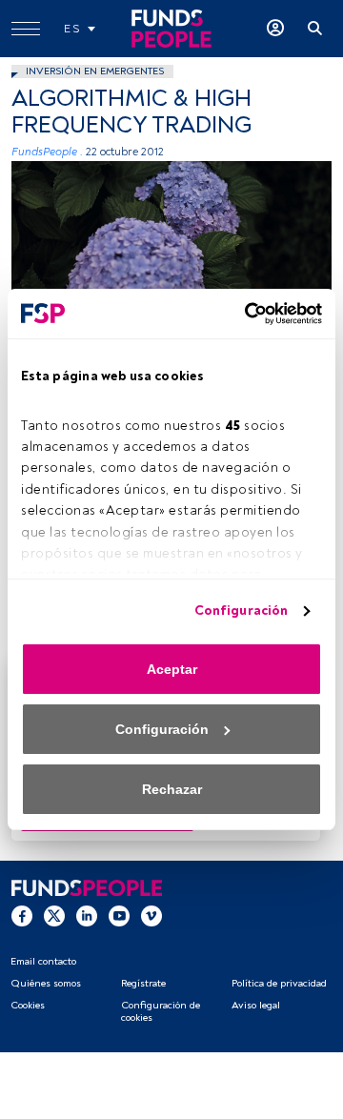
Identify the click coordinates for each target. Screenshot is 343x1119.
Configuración (241, 610)
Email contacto (43, 961)
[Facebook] (21, 915)
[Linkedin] (86, 915)
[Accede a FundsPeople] (275, 28)
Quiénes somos (45, 983)
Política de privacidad (279, 983)
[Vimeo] (151, 915)
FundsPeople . (47, 152)
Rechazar (172, 789)
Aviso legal (256, 1005)
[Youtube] (119, 915)
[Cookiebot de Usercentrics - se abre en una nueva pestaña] (243, 313)
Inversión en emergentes (95, 71)
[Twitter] (54, 915)
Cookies (27, 1005)
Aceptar (172, 669)
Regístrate (143, 983)
